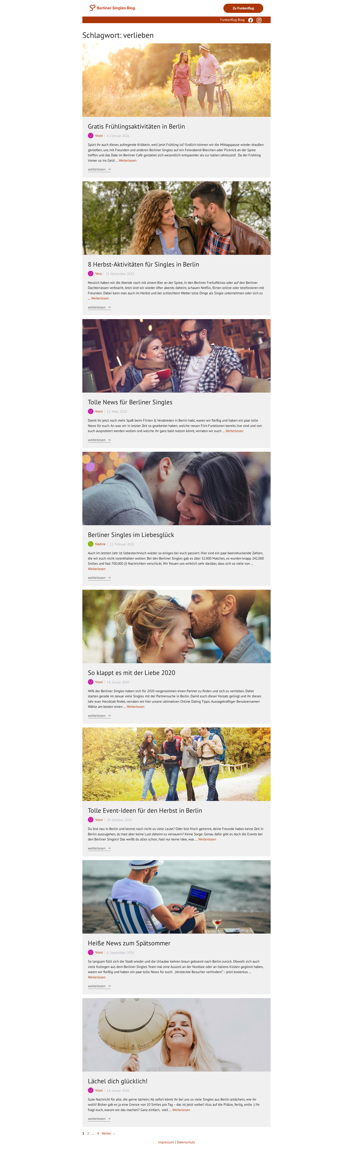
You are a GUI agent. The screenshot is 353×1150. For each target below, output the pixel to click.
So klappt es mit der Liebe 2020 (131, 672)
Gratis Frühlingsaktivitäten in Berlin (136, 126)
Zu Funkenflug (243, 8)
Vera (98, 273)
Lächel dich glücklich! (118, 1081)
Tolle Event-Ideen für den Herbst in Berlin (145, 810)
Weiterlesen (127, 160)
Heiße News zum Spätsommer (129, 943)
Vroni (99, 135)
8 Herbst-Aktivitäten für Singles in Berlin (143, 264)
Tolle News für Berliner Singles (130, 402)
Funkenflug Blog (232, 19)
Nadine (100, 544)
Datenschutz (186, 1142)
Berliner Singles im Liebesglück (131, 534)
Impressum (166, 1142)
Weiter (109, 1133)
